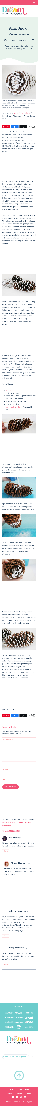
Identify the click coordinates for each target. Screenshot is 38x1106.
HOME (11, 1090)
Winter (23, 19)
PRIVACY (20, 1093)
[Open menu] (34, 2)
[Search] (33, 1057)
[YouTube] (25, 1097)
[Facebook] (17, 1097)
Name (6, 769)
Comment (8, 740)
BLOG (27, 1090)
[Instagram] (21, 1097)
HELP (29, 1093)
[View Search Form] (29, 2)
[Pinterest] (13, 1097)
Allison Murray (18, 863)
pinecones (10, 390)
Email (6, 779)
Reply (6, 851)
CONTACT (10, 1093)
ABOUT (19, 1090)
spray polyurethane (14, 407)
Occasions (16, 19)
